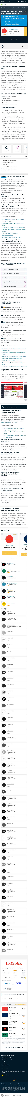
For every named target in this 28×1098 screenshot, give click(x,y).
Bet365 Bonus (12, 1033)
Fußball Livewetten (7, 1066)
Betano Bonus (12, 1007)
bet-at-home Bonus (14, 1013)
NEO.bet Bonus (13, 1021)
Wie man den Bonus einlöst (9, 160)
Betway (15, 422)
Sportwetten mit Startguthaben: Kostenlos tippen (14, 356)
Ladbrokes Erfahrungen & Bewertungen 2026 (15, 999)
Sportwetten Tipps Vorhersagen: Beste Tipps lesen (14, 366)
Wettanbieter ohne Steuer (8, 1059)
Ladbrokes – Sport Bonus (11, 169)
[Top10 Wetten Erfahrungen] (6, 4)
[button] (12, 39)
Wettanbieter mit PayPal (8, 1057)
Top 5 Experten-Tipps (8, 162)
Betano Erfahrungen (13, 29)
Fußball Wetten (6, 1064)
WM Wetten (5, 1068)
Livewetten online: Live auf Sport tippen (12, 237)
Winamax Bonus (13, 1027)
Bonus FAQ (5, 164)
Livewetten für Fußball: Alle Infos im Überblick (13, 227)
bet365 (3, 422)
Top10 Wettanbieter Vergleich (7, 7)
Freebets (4, 1061)
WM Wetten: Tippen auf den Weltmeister (12, 358)
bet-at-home (8, 422)
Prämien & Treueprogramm (10, 166)
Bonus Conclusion (7, 171)
